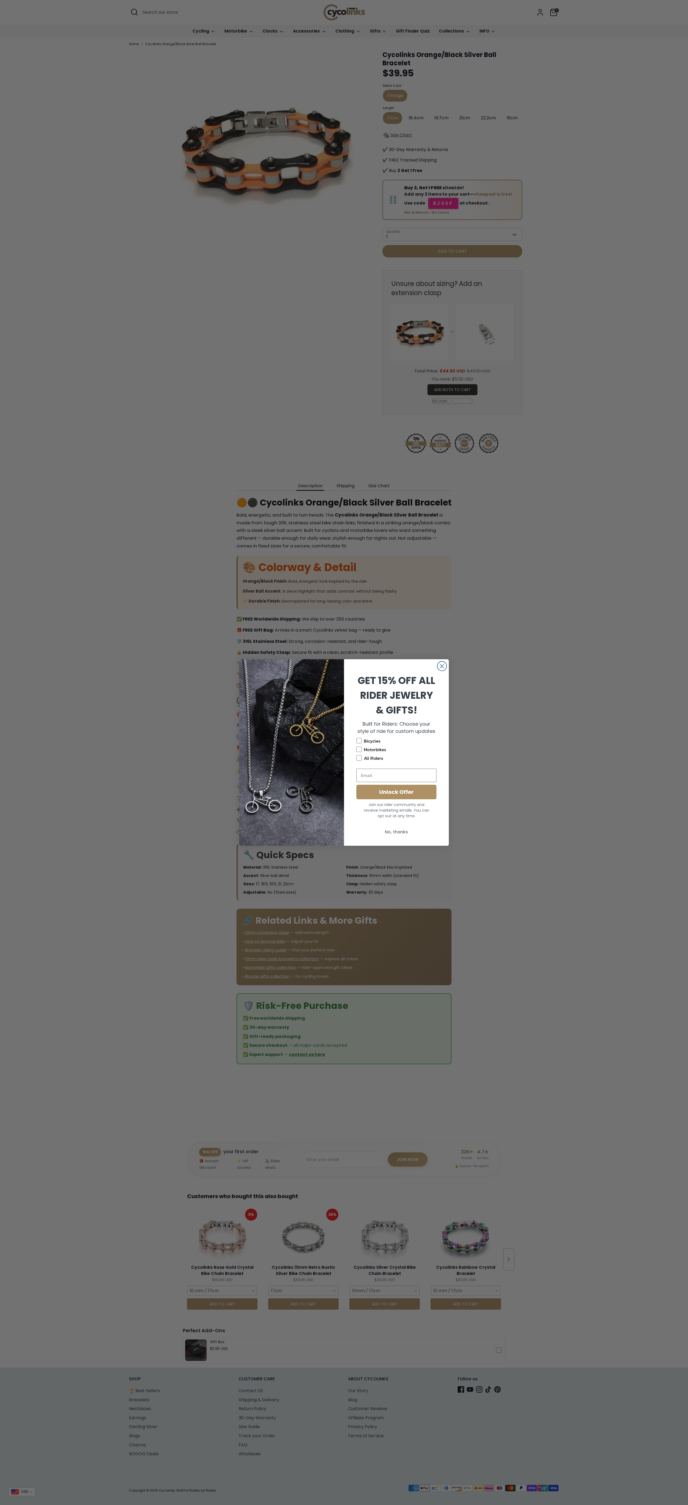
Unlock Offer (396, 792)
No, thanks (396, 832)
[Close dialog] (442, 666)
